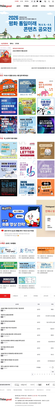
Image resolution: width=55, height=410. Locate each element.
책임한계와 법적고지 (29, 390)
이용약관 (9, 390)
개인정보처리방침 (17, 390)
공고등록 (16, 1)
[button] (35, 37)
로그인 (21, 1)
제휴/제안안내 (40, 390)
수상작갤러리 (4, 43)
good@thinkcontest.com (25, 398)
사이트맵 (48, 390)
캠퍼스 (11, 43)
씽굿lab (43, 6)
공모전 (18, 6)
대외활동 (26, 6)
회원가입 (26, 1)
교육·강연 (34, 6)
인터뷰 (17, 43)
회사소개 (2, 390)
